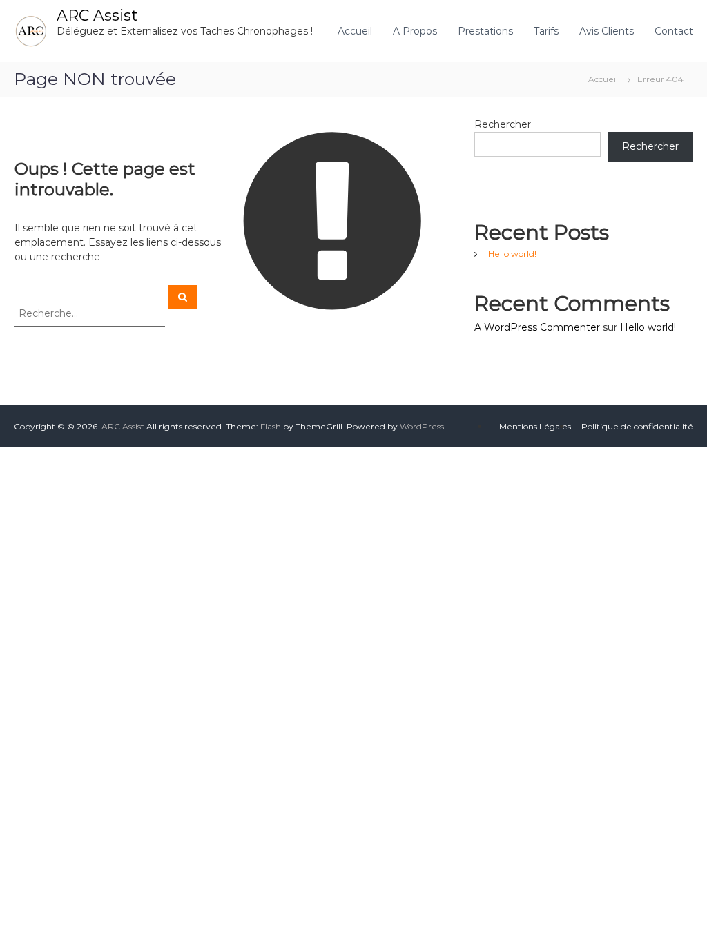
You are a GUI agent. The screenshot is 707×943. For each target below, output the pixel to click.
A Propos (415, 31)
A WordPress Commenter (537, 327)
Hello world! (512, 254)
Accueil (355, 31)
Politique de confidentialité (637, 426)
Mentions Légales (535, 426)
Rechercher (502, 124)
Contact (674, 31)
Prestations (485, 31)
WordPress (422, 426)
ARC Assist (97, 15)
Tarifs (546, 31)
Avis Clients (606, 31)
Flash (270, 426)
